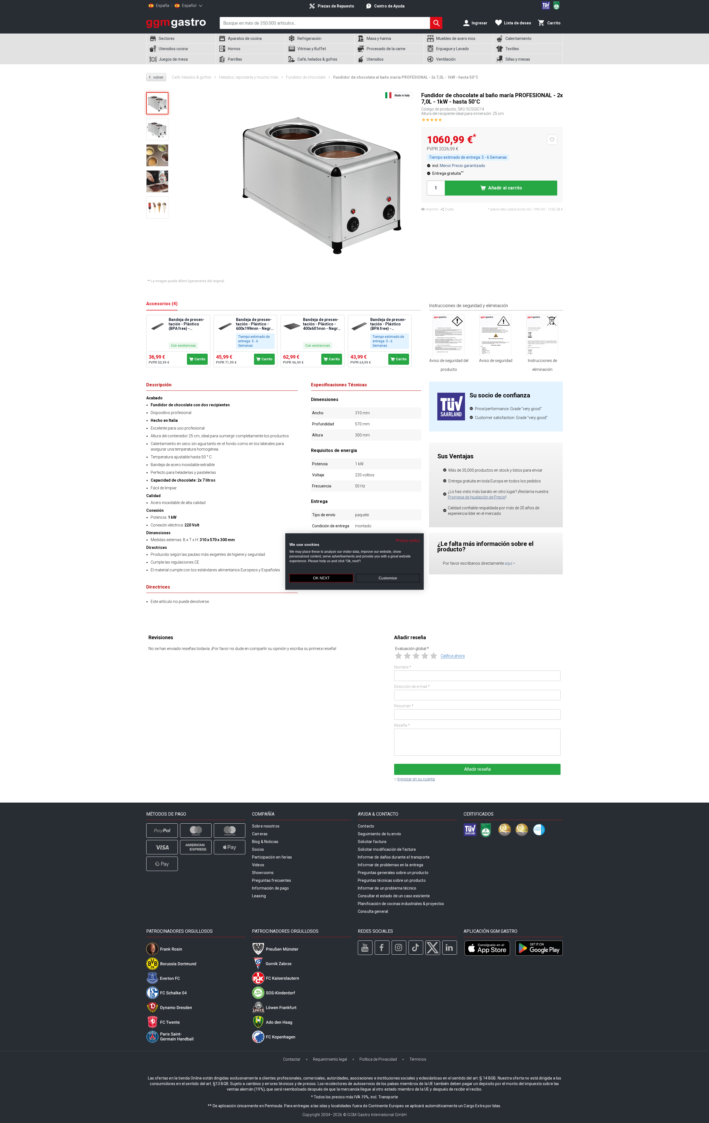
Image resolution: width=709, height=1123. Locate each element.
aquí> (510, 563)
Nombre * (402, 667)
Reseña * (402, 725)
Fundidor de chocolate (308, 77)
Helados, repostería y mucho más (251, 77)
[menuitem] (180, 39)
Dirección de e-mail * (412, 686)
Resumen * (403, 706)
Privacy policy (408, 540)
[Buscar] (436, 23)
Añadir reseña (477, 769)
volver (156, 77)
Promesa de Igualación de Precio (476, 497)
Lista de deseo (517, 23)
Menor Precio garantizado (462, 165)
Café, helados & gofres (194, 77)
